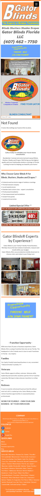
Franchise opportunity (7, 446)
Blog (2, 449)
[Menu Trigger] (36, 4)
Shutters (4, 444)
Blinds (3, 442)
